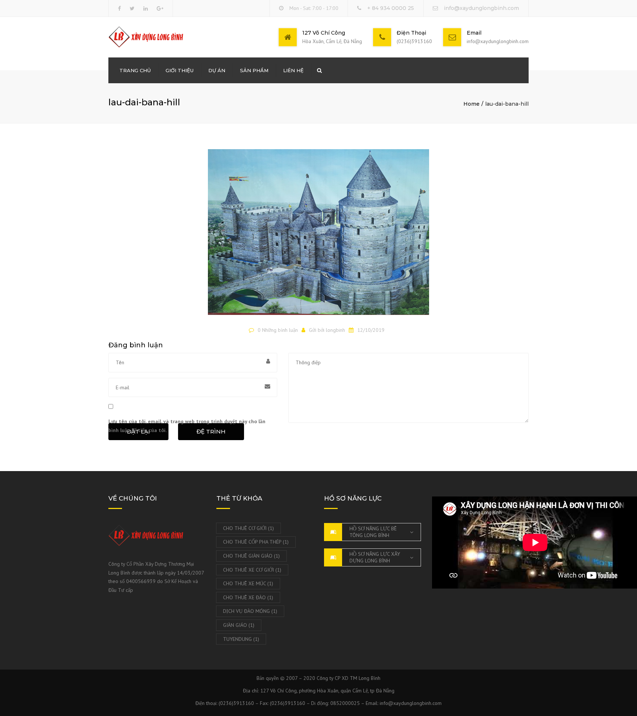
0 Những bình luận (278, 330)
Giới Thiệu (180, 70)
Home (471, 104)
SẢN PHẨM (254, 70)
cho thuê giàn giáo (251, 555)
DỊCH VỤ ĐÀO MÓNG (250, 611)
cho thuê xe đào (248, 597)
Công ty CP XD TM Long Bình (348, 678)
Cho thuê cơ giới (248, 528)
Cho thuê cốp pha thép (256, 541)
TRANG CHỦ (135, 70)
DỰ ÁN (216, 70)
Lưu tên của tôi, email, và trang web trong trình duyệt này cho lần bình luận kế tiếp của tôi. (186, 426)
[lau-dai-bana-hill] (318, 235)
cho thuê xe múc (248, 583)
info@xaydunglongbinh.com (481, 8)
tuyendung (241, 639)
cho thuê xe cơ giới (252, 569)
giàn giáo (238, 625)
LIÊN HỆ (293, 70)
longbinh (335, 330)
